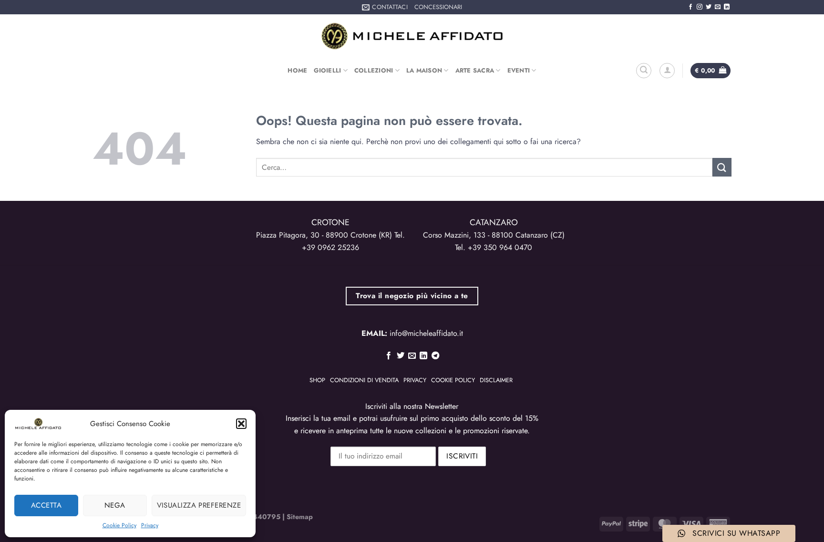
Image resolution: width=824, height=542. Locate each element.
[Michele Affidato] (412, 36)
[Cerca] (643, 70)
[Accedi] (667, 70)
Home (297, 70)
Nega (114, 505)
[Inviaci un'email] (718, 7)
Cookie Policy (119, 525)
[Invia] (721, 167)
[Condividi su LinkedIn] (423, 356)
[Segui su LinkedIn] (727, 7)
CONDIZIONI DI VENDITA (364, 380)
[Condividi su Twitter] (400, 356)
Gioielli (327, 70)
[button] (241, 423)
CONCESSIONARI (438, 6)
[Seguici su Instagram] (699, 7)
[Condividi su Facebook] (388, 356)
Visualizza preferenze (199, 505)
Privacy (149, 525)
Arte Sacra (474, 70)
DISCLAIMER (496, 380)
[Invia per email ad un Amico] (412, 356)
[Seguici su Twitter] (708, 7)
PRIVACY (414, 380)
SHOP (317, 380)
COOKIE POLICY (453, 380)
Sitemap (300, 516)
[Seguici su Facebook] (690, 7)
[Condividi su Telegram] (435, 356)
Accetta (46, 505)
